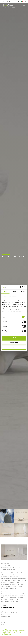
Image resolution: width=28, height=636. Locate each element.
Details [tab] (14, 291)
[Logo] (9, 6)
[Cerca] (19, 1)
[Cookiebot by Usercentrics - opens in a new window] (20, 287)
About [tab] (23, 291)
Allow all (14, 337)
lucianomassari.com (7, 607)
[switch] (24, 322)
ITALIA (24, 1)
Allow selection (14, 342)
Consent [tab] (5, 291)
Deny (14, 347)
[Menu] (24, 6)
